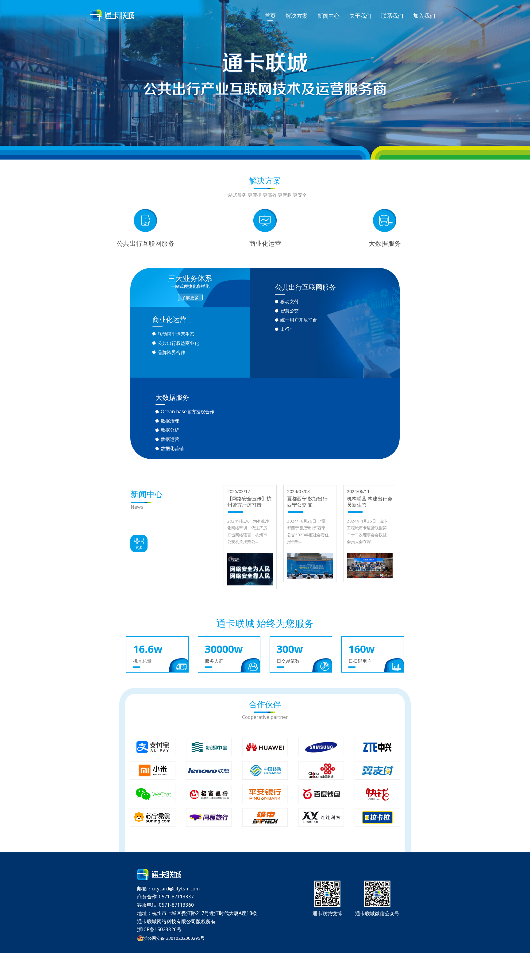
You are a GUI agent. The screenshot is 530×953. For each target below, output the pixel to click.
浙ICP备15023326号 (159, 929)
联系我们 (392, 15)
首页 (270, 15)
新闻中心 (328, 15)
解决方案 (297, 15)
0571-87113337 (176, 896)
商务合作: (148, 896)
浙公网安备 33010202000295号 (174, 938)
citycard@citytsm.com (176, 888)
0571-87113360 (176, 904)
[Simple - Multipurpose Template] (112, 15)
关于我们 (360, 15)
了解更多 (190, 297)
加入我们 (424, 15)
